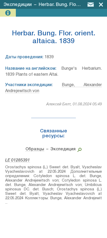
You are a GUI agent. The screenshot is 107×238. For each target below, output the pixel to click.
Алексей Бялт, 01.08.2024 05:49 (74, 104)
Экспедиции (18, 5)
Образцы (34, 149)
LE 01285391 (17, 160)
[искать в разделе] (79, 149)
